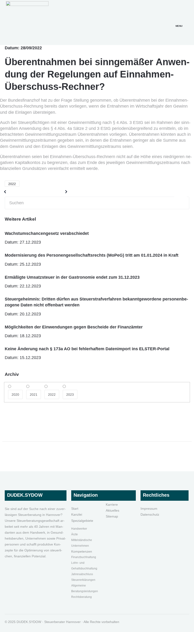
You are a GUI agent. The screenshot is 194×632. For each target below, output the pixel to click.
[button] (179, 20)
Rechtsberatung (81, 597)
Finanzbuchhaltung (83, 557)
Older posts (20, 191)
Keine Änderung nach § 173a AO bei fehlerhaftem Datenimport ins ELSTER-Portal (87, 348)
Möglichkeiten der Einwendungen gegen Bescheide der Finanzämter (74, 327)
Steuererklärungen (83, 580)
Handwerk (77, 528)
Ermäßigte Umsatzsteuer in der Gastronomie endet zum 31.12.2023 (72, 277)
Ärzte (74, 534)
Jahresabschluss (82, 574)
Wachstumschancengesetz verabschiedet (47, 233)
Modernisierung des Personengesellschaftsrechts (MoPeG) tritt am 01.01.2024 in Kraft (91, 255)
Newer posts (50, 191)
